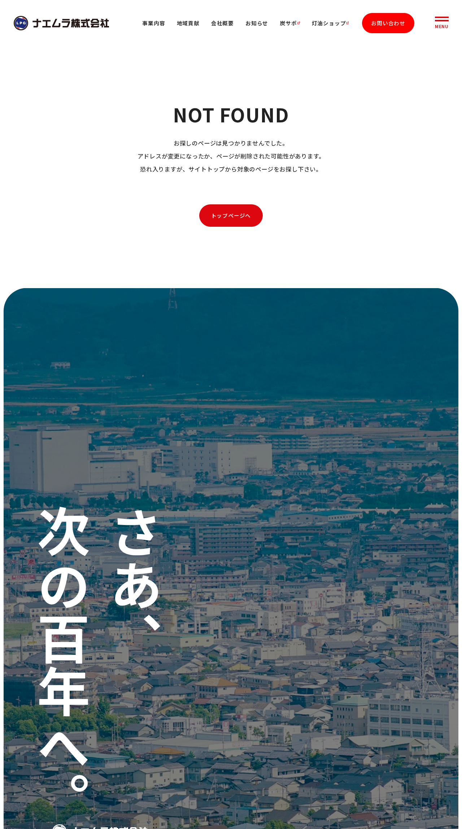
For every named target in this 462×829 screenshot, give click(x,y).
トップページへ (231, 215)
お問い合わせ (388, 23)
